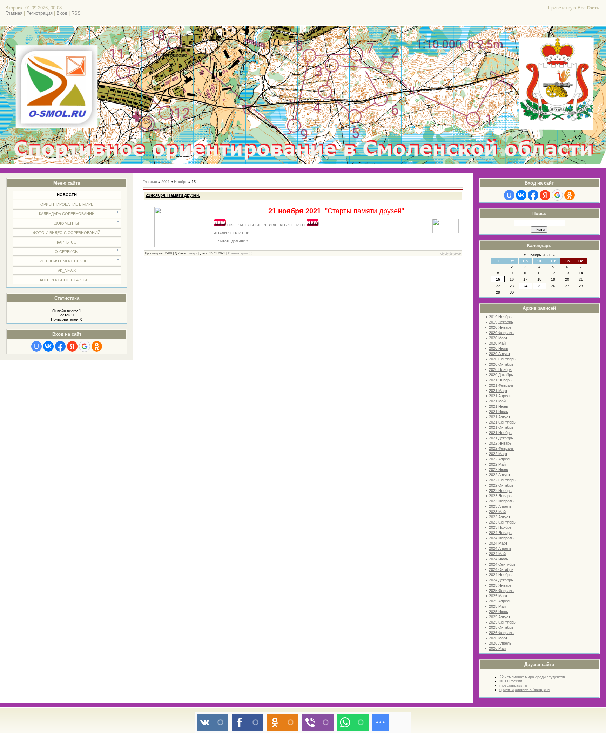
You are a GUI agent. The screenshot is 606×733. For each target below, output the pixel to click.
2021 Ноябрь (500, 433)
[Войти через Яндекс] (72, 346)
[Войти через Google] (84, 346)
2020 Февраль (501, 333)
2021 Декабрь (501, 438)
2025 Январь (500, 585)
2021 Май (497, 401)
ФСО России (510, 681)
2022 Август (499, 475)
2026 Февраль (501, 633)
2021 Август (499, 417)
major (193, 253)
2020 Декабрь (501, 375)
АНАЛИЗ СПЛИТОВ (231, 233)
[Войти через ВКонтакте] (48, 346)
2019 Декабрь (501, 322)
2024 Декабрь (501, 580)
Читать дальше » (233, 241)
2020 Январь (500, 327)
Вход (61, 13)
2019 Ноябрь (500, 317)
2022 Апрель (500, 459)
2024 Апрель (500, 548)
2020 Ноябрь (500, 369)
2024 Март (498, 543)
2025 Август (499, 617)
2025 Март (498, 596)
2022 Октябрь (501, 485)
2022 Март (498, 454)
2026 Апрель (500, 643)
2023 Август (499, 517)
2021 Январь (500, 380)
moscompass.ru (513, 685)
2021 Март (498, 390)
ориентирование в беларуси (524, 689)
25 (539, 286)
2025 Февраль (501, 590)
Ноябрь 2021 (539, 255)
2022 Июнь (498, 469)
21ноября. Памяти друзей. (173, 195)
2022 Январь (500, 443)
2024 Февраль (501, 538)
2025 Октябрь (501, 627)
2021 (165, 182)
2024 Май (497, 554)
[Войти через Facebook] (60, 346)
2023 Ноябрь (500, 527)
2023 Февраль (501, 501)
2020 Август (499, 354)
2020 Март (498, 338)
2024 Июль (498, 559)
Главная (13, 13)
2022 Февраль (501, 448)
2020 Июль (498, 348)
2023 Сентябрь (502, 522)
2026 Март (498, 638)
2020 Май (497, 343)
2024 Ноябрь (500, 575)
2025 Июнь (498, 611)
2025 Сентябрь (502, 622)
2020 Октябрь (501, 364)
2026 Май (497, 648)
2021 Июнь (498, 406)
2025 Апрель (500, 601)
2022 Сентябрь (502, 480)
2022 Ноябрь (500, 490)
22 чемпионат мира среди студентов (532, 677)
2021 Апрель (500, 396)
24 (525, 286)
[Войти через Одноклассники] (97, 346)
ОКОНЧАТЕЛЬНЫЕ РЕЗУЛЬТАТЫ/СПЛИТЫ (266, 225)
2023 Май (497, 511)
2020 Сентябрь (502, 359)
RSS (76, 13)
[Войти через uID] (36, 346)
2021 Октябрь (501, 427)
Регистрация (39, 13)
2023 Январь (500, 496)
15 (498, 279)
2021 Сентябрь (502, 422)
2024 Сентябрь (502, 564)
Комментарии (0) (240, 253)
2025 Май (497, 606)
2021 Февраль (501, 385)
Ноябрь (180, 182)
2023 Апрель (500, 506)
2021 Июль (498, 411)
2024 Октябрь (501, 569)
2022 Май (497, 464)
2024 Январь (500, 533)
